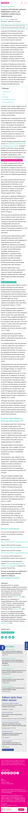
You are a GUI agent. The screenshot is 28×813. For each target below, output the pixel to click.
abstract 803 (17, 597)
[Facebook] (2, 637)
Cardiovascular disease (7, 7)
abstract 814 (5, 623)
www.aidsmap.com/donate (10, 578)
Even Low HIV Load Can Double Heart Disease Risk (12, 715)
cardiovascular (6, 92)
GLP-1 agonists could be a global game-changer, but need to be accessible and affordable (13, 661)
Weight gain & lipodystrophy (9, 658)
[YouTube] (14, 773)
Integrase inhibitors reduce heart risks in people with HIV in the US (13, 680)
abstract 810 (17, 609)
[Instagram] (17, 773)
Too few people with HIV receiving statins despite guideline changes (13, 689)
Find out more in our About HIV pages (11, 160)
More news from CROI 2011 (8, 282)
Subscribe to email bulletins (7, 784)
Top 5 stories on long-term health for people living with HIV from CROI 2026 (12, 652)
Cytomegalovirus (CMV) (8, 100)
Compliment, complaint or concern (9, 805)
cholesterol (5, 97)
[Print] (13, 637)
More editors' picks (8, 750)
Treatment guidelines (7, 741)
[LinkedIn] (9, 637)
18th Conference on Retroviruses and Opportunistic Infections (13, 145)
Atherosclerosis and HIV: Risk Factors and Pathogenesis (12, 565)
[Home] (7, 3)
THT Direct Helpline (5, 782)
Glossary (5, 88)
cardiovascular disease (8, 102)
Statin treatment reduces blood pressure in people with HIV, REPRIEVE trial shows (14, 671)
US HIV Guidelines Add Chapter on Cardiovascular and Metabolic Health (12, 743)
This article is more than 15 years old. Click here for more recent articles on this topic (13, 27)
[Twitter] (6, 637)
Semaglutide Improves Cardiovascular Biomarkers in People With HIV (12, 734)
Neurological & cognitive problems (10, 703)
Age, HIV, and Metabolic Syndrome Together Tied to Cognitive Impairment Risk (14, 725)
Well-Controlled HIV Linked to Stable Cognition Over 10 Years (12, 706)
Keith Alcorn (4, 19)
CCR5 (3, 94)
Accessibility (4, 804)
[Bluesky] (5, 773)
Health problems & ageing (8, 650)
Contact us (3, 781)
